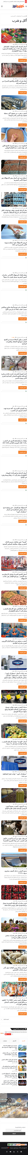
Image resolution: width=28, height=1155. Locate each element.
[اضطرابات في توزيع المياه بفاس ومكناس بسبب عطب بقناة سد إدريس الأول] (14, 296)
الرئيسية (24, 16)
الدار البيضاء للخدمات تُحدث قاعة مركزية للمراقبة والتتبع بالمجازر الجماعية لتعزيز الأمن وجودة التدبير (14, 376)
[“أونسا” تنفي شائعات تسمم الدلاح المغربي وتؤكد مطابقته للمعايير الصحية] (14, 531)
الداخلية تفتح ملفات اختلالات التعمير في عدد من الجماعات (13, 1)
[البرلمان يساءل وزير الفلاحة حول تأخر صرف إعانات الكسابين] (14, 957)
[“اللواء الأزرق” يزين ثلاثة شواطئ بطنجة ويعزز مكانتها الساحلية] (22, 1055)
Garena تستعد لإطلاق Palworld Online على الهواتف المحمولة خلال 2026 (9, 1047)
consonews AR (4, 1147)
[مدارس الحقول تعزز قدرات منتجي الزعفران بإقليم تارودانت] (14, 924)
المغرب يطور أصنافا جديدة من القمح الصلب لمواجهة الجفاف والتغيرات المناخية (15, 342)
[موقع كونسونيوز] (18, 6)
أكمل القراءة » (22, 60)
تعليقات (5, 1040)
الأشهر (14, 1040)
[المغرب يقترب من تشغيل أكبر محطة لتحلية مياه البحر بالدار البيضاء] (14, 102)
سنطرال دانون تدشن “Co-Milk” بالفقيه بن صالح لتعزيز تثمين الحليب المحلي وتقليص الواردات (14, 1002)
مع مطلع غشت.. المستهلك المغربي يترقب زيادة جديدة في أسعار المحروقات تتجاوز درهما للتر (9, 1075)
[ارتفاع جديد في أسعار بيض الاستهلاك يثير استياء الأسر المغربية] (14, 167)
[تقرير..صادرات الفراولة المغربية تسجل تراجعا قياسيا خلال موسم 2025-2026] (14, 892)
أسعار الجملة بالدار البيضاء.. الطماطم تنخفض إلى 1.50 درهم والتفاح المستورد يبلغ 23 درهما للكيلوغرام (14, 49)
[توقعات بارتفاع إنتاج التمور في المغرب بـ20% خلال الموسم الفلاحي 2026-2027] (14, 430)
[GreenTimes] (11, 1145)
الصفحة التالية (6, 1019)
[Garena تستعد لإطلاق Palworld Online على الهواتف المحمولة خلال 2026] (22, 1048)
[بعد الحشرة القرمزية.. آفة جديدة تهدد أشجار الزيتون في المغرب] (14, 397)
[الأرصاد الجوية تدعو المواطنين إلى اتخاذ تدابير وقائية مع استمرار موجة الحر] (22, 1068)
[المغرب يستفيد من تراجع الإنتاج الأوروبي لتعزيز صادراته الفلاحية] (14, 630)
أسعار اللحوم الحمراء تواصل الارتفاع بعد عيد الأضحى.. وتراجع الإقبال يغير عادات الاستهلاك (14, 576)
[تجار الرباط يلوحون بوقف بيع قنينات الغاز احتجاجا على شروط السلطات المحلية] (14, 199)
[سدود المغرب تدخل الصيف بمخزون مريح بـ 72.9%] (14, 860)
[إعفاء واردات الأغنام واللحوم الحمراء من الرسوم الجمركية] (14, 70)
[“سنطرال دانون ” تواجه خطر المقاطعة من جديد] (14, 763)
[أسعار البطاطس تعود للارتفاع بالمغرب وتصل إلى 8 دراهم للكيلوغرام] (14, 598)
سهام (24, 44)
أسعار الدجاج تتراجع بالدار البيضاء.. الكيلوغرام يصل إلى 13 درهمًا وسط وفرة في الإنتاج (14, 475)
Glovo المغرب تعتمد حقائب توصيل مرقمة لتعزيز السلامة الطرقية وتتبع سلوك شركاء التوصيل (16, 709)
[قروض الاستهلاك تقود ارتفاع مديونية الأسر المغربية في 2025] (14, 231)
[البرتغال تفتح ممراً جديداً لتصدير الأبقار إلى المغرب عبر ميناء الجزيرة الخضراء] (14, 827)
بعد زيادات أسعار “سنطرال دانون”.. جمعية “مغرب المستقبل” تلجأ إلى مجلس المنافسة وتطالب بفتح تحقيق (15, 675)
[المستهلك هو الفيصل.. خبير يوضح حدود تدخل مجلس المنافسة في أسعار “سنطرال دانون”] (14, 496)
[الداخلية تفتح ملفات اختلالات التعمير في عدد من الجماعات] (22, 1061)
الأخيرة (23, 1040)
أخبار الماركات (19, 16)
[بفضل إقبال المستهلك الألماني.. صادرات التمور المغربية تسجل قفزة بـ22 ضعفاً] (14, 264)
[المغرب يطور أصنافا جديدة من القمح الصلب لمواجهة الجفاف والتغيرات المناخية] (14, 328)
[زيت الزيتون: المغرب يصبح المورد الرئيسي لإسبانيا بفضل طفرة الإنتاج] (14, 795)
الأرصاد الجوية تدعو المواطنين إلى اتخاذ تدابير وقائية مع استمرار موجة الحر (9, 1068)
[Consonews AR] (17, 1145)
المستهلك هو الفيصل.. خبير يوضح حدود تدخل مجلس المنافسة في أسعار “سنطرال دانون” (15, 510)
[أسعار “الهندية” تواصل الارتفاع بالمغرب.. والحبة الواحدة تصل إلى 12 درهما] (14, 731)
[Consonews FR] (23, 1145)
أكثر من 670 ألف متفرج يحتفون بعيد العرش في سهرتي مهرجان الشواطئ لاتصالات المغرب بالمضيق (9, 1082)
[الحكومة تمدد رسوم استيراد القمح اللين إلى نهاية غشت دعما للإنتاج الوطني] (14, 135)
